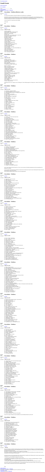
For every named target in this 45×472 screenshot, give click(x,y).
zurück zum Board (2, 9)
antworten (5, 56)
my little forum (10, 471)
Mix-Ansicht (7, 10)
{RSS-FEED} (2, 471)
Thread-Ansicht (2, 10)
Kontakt (6, 470)
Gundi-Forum (2, 470)
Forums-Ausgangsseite (3, 5)
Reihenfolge (11, 10)
